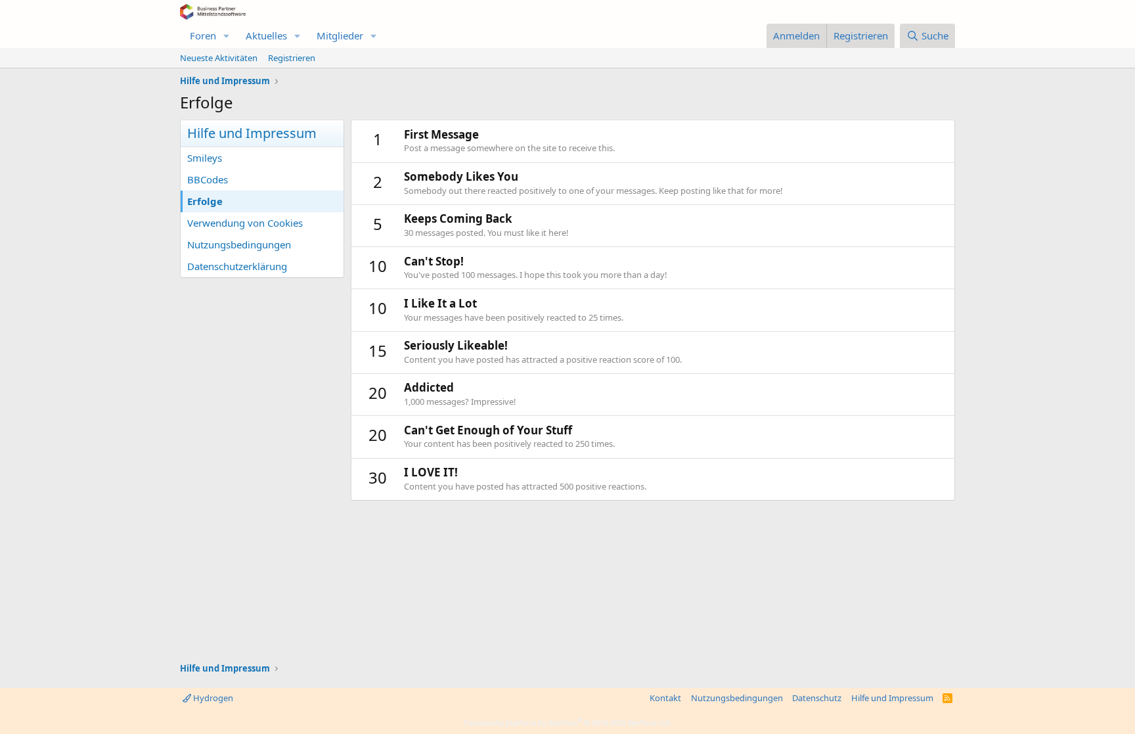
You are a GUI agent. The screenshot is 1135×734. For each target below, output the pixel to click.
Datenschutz (816, 698)
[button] (226, 36)
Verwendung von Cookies (245, 222)
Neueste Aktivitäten (218, 58)
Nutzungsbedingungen (239, 244)
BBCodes (207, 179)
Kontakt (665, 698)
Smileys (204, 157)
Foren (203, 35)
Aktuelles (266, 35)
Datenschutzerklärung (237, 266)
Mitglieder (340, 35)
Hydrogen (212, 698)
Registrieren (291, 58)
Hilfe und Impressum (892, 698)
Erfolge (205, 201)
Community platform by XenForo (568, 722)
